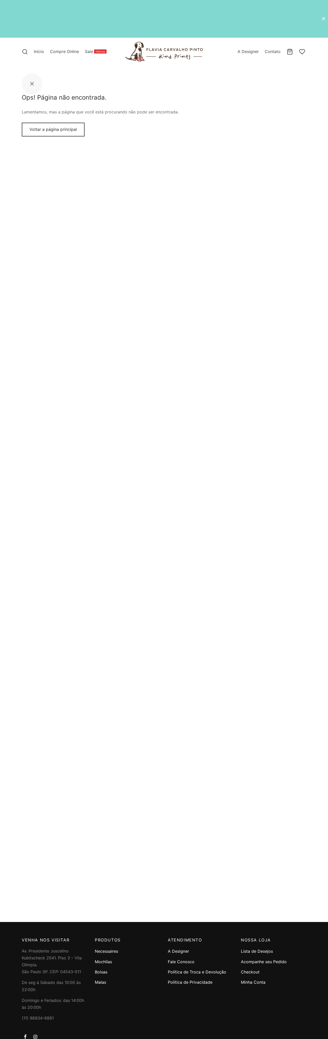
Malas (100, 982)
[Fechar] (323, 18)
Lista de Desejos (257, 951)
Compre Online (64, 51)
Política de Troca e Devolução (197, 971)
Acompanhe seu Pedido (264, 961)
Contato (273, 51)
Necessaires (106, 951)
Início (39, 51)
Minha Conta (253, 982)
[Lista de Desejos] (302, 52)
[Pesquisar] (25, 52)
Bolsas (101, 971)
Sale (95, 51)
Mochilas (103, 961)
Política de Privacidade (190, 982)
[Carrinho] (290, 52)
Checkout (250, 971)
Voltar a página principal (53, 129)
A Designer (248, 51)
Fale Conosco (181, 961)
